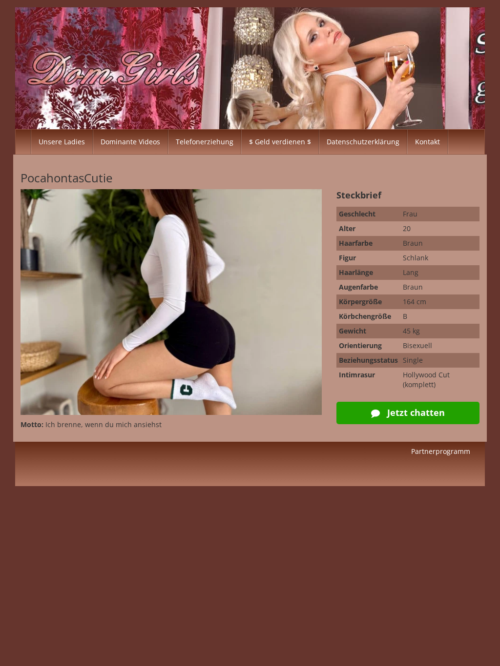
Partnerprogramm (440, 451)
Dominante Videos (130, 141)
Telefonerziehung (204, 141)
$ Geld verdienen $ (280, 141)
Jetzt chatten (415, 412)
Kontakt (427, 141)
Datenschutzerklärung (363, 141)
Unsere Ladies (62, 141)
